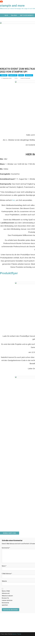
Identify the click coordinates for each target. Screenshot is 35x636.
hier (13, 200)
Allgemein (3, 75)
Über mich (14, 15)
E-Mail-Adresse (7, 573)
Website (4, 581)
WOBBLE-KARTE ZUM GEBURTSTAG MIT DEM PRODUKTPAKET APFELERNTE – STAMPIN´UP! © (11, 533)
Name (4, 566)
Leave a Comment (25, 78)
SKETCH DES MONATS (26, 15)
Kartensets (29, 75)
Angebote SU (12, 75)
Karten (21, 75)
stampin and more (12, 5)
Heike (16, 78)
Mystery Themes (17, 634)
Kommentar (6, 548)
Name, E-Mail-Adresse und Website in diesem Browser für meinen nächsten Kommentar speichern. (7, 598)
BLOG (6, 15)
